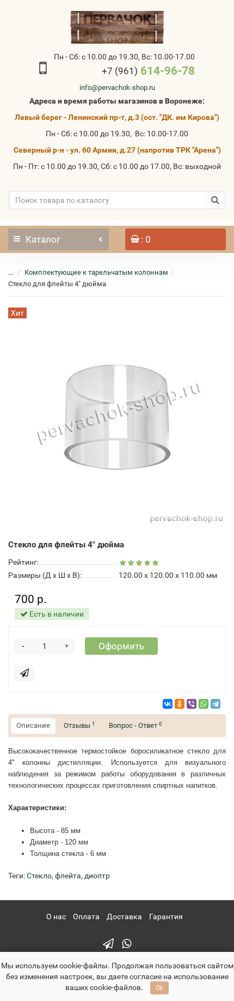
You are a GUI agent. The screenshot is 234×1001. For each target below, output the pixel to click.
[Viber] (191, 704)
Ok (159, 988)
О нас (56, 916)
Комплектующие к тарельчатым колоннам (96, 272)
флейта (68, 875)
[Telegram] (215, 704)
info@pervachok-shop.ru (117, 87)
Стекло (39, 875)
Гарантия (166, 916)
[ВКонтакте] (168, 704)
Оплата (86, 916)
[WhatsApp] (203, 704)
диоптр (97, 875)
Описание (33, 725)
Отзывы (79, 725)
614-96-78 (148, 70)
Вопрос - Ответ (135, 725)
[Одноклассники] (179, 704)
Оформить (121, 646)
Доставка (124, 916)
